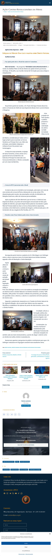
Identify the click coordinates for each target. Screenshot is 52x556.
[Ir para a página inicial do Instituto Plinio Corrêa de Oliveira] (26, 499)
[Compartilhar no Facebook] (4, 414)
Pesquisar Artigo (6, 385)
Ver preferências (26, 550)
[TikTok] (19, 493)
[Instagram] (7, 493)
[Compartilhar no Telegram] (11, 414)
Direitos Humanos (15, 347)
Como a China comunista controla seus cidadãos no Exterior (26, 377)
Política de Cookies (22, 554)
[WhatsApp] (21, 493)
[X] (13, 493)
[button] (50, 533)
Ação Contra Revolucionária (10, 45)
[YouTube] (16, 493)
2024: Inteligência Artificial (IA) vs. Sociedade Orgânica (10, 377)
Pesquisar (45, 387)
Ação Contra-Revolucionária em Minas (15, 11)
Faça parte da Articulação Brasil (26, 445)
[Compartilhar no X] (7, 414)
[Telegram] (10, 493)
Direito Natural (8, 347)
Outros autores (7, 43)
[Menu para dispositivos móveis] (50, 3)
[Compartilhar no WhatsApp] (15, 414)
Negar (26, 547)
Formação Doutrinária (29, 45)
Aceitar (26, 543)
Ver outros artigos (26, 405)
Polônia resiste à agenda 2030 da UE (42, 376)
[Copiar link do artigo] (19, 414)
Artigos (20, 45)
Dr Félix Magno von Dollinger (34, 347)
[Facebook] (4, 493)
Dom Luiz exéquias (23, 347)
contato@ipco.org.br (14, 515)
